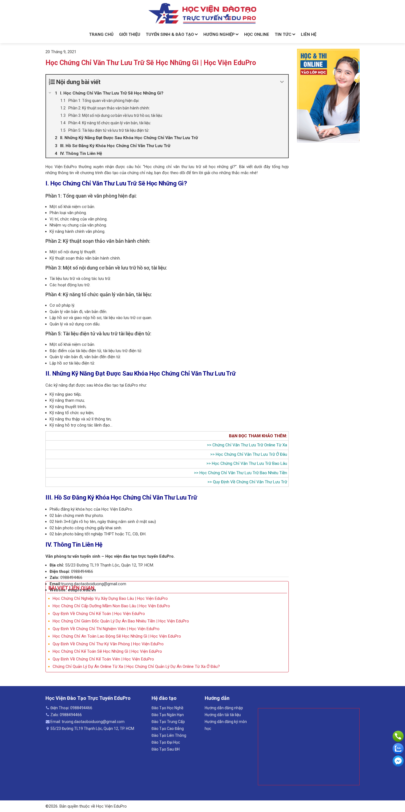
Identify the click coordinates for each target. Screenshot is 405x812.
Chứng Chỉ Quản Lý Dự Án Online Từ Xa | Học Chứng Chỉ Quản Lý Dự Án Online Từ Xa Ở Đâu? (136, 666)
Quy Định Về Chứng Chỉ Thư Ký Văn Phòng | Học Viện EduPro (108, 643)
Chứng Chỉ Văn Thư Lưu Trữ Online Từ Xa (249, 445)
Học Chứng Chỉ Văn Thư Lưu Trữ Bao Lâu (249, 463)
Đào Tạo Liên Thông (169, 735)
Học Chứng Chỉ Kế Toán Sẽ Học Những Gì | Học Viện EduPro (107, 651)
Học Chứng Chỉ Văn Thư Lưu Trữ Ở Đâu (251, 454)
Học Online (256, 34)
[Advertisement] (309, 746)
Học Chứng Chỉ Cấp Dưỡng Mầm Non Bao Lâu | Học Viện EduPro (111, 605)
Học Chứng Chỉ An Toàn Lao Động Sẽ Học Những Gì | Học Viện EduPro (117, 636)
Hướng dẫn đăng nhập (224, 708)
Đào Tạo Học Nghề (167, 708)
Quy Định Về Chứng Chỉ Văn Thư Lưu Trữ (250, 481)
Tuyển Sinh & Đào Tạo (170, 34)
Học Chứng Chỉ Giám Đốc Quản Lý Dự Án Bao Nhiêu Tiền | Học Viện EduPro (121, 621)
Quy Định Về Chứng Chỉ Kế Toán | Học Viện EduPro (99, 613)
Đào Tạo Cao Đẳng (168, 728)
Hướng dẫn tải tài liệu (223, 715)
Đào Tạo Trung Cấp (168, 721)
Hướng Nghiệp (219, 34)
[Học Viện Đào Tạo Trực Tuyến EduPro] (202, 13)
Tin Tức (283, 34)
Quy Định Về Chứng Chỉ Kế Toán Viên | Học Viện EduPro (103, 659)
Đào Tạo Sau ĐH (166, 749)
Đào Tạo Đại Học (166, 742)
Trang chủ (101, 34)
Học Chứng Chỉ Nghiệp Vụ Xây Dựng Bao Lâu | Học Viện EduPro (110, 598)
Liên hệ (308, 34)
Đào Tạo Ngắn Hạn (168, 715)
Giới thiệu (129, 34)
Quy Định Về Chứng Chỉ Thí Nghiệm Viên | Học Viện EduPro (106, 628)
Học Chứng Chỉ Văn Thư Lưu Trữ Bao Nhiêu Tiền (243, 472)
